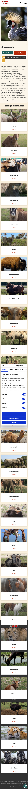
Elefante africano (14, 471)
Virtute (16, 786)
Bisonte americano (14, 274)
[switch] (24, 399)
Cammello (14, 348)
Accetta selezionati (14, 418)
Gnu (14, 570)
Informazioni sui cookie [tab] (21, 369)
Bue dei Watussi (14, 299)
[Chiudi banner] (25, 365)
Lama (14, 620)
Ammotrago (14, 151)
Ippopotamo (14, 595)
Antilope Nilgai (14, 200)
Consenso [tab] (4, 369)
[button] (25, 786)
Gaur (14, 521)
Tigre (14, 743)
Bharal (14, 249)
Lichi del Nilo (14, 669)
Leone (14, 644)
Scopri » (14, 129)
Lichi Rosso (14, 694)
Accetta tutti (14, 414)
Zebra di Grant (14, 768)
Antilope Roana (14, 225)
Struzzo (14, 718)
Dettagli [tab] (11, 369)
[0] (20, 2)
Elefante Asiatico (14, 496)
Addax (14, 126)
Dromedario (14, 447)
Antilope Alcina (14, 175)
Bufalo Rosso (14, 323)
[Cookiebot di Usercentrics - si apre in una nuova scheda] (17, 365)
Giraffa (14, 546)
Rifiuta (14, 422)
